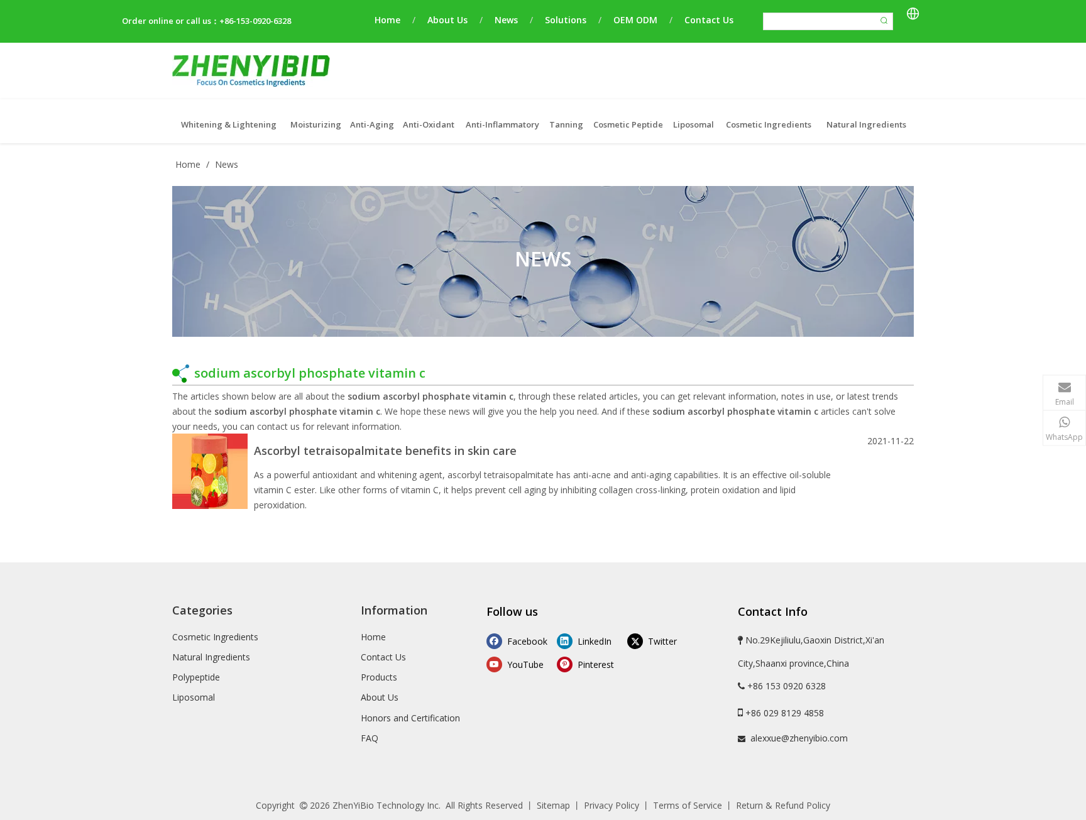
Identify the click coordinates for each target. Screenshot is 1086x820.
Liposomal (193, 697)
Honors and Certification (410, 718)
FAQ (369, 738)
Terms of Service (687, 805)
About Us (447, 20)
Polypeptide (196, 677)
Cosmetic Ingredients (215, 637)
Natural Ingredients (211, 657)
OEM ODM (635, 20)
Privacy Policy (611, 805)
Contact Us (708, 20)
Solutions (565, 20)
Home (387, 20)
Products (379, 677)
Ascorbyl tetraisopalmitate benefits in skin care (385, 450)
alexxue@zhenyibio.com (799, 738)
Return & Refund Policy (783, 805)
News (506, 20)
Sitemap (553, 805)
